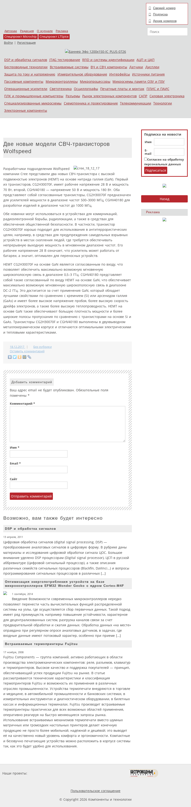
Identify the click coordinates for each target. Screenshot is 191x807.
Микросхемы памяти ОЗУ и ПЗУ (139, 81)
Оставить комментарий (27, 351)
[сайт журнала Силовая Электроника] (43, 773)
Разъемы (73, 96)
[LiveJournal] (29, 357)
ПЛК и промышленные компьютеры (33, 96)
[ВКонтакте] (9, 357)
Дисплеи (152, 67)
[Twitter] (14, 357)
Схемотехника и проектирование (91, 103)
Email (15, 463)
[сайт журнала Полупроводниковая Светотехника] (107, 773)
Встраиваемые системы (69, 67)
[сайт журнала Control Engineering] (175, 773)
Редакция (27, 31)
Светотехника (61, 88)
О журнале (45, 31)
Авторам (10, 31)
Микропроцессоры (95, 81)
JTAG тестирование (64, 60)
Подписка (160, 14)
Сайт (13, 479)
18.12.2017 (17, 347)
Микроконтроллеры (62, 81)
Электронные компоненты (25, 110)
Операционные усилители (25, 88)
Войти (8, 43)
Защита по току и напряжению (29, 74)
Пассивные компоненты (23, 81)
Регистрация (26, 43)
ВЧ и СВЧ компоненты (109, 67)
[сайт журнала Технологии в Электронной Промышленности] (73, 773)
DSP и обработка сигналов (25, 60)
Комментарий (22, 404)
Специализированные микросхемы (32, 103)
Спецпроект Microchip (20, 37)
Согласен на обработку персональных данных (164, 162)
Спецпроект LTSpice (54, 37)
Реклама (62, 31)
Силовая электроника (167, 96)
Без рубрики (42, 347)
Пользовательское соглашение (95, 791)
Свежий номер (164, 8)
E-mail (148, 152)
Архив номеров (165, 21)
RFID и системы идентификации (108, 60)
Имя (148, 142)
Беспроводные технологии (26, 67)
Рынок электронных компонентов (109, 96)
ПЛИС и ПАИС (158, 88)
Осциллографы (86, 88)
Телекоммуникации (135, 103)
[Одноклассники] (19, 357)
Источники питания (148, 74)
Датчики (136, 67)
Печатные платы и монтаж (122, 88)
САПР (143, 96)
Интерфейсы (119, 74)
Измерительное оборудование (82, 74)
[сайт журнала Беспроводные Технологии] (143, 773)
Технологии (162, 103)
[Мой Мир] (24, 357)
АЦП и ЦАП (145, 60)
